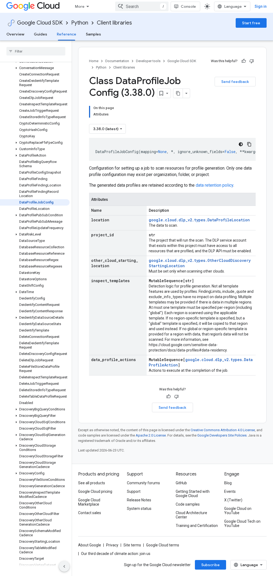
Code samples (188, 504)
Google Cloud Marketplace (89, 502)
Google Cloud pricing (95, 491)
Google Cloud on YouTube (237, 510)
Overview (15, 34)
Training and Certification (197, 525)
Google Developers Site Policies (222, 435)
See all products (91, 483)
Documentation (117, 61)
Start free (251, 23)
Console (188, 6)
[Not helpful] (252, 61)
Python (79, 22)
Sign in (261, 6)
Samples (93, 34)
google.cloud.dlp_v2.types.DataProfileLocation (199, 219)
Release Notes (139, 500)
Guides (40, 34)
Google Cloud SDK (40, 22)
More (80, 6)
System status (139, 508)
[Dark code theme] (240, 144)
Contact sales (89, 513)
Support (133, 491)
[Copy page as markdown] (178, 93)
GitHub (181, 483)
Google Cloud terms (162, 545)
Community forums (143, 483)
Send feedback (235, 81)
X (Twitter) (233, 500)
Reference (66, 34)
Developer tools (148, 61)
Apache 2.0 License (151, 435)
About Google (89, 545)
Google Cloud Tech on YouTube (242, 523)
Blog (228, 483)
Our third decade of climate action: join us (115, 553)
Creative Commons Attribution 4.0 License (223, 430)
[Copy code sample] (249, 144)
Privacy (112, 545)
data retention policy (214, 185)
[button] (35, 68)
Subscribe (210, 564)
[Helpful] (244, 61)
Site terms (132, 545)
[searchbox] (35, 51)
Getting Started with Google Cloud (193, 493)
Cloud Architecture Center (191, 515)
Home (93, 61)
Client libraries (114, 22)
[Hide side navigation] (64, 566)
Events (230, 491)
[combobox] (141, 6)
